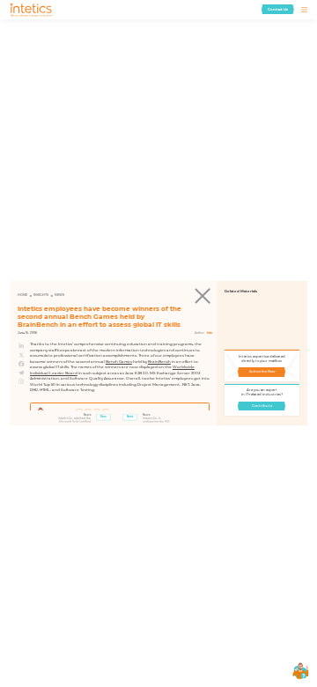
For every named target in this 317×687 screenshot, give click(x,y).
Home (22, 295)
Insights (40, 295)
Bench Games (119, 361)
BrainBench (159, 361)
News (59, 295)
